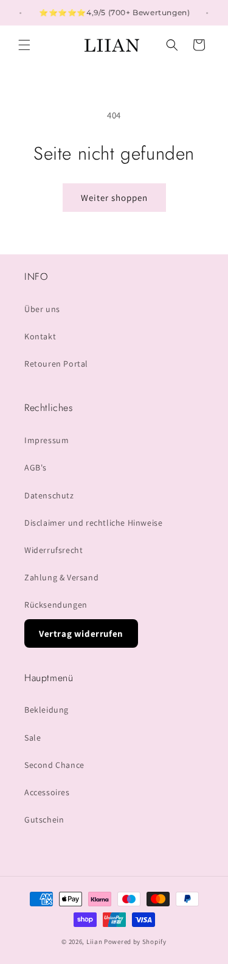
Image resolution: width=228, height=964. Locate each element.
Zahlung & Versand (61, 577)
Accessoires (47, 792)
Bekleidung (46, 709)
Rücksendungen (56, 604)
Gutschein (44, 819)
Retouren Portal (56, 363)
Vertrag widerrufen (81, 633)
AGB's (35, 467)
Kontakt (40, 336)
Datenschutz (49, 495)
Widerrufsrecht (53, 550)
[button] (24, 45)
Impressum (46, 440)
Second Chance (54, 764)
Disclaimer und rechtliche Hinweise (93, 522)
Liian (94, 941)
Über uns (42, 309)
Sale (32, 737)
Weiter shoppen (114, 197)
